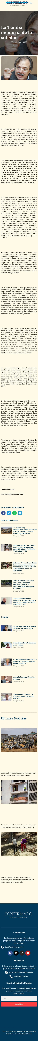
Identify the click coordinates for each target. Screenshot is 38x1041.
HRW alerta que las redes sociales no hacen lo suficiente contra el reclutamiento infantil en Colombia (23, 585)
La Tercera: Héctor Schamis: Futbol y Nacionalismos (24, 627)
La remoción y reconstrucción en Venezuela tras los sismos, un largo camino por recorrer (25, 530)
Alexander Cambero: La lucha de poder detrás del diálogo (23, 696)
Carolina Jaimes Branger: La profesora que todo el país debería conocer (25, 661)
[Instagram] (22, 953)
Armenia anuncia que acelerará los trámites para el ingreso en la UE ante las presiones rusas (24, 601)
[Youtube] (27, 953)
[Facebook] (10, 953)
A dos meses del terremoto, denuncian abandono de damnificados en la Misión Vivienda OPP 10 (24, 548)
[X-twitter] (16, 953)
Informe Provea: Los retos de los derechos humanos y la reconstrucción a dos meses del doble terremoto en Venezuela (25, 567)
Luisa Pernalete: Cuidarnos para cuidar (24, 644)
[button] (31, 2)
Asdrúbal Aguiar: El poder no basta (24, 678)
